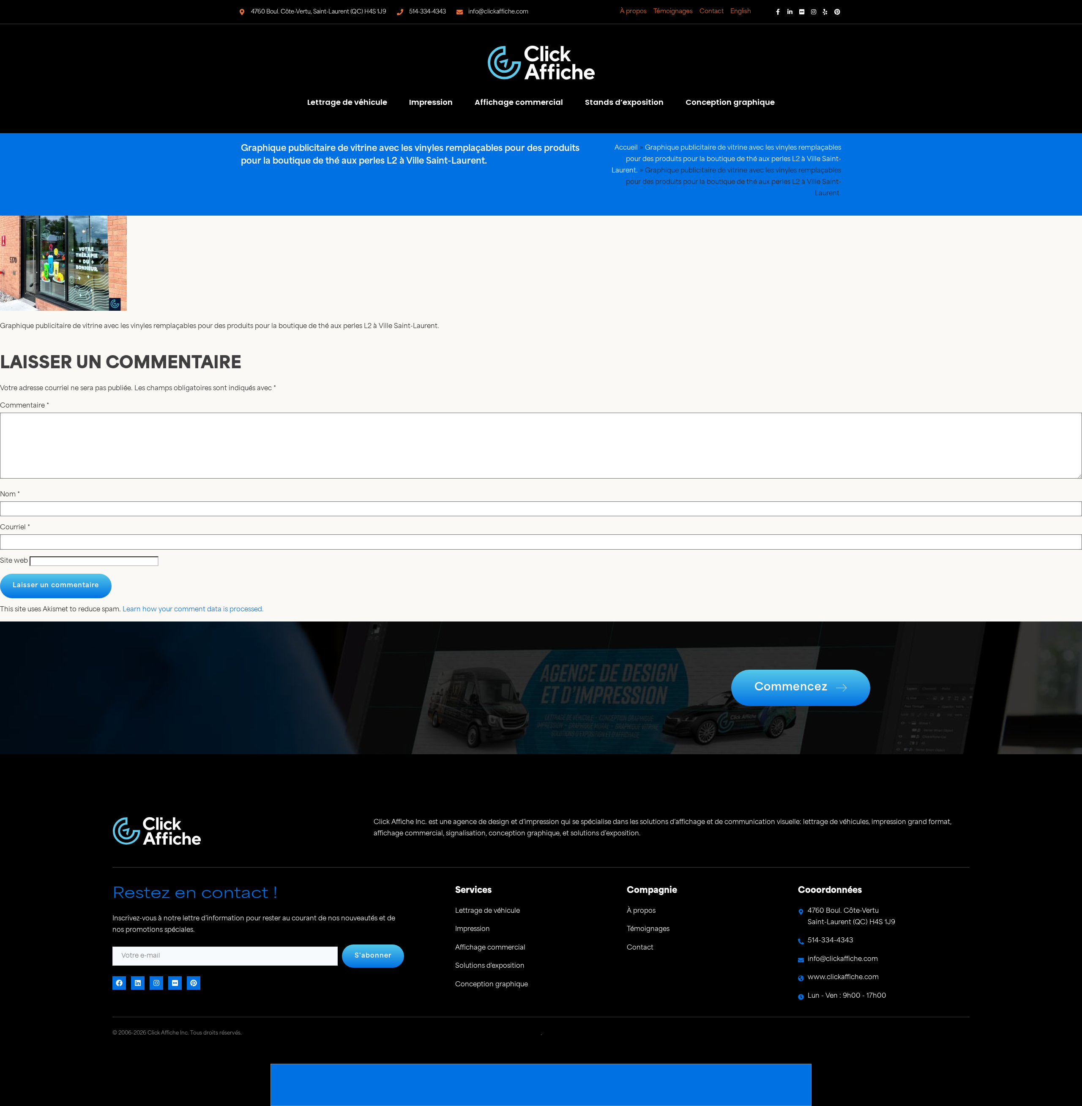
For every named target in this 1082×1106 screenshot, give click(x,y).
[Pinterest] (837, 12)
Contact (711, 11)
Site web (14, 561)
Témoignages (673, 11)
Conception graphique (730, 102)
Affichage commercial (519, 102)
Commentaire (24, 406)
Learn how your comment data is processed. (193, 610)
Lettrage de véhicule (347, 102)
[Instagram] (814, 12)
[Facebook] (778, 12)
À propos (633, 11)
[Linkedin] (790, 12)
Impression (431, 102)
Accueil (626, 148)
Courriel (15, 528)
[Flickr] (802, 12)
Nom (10, 495)
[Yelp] (825, 12)
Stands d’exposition (624, 102)
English (740, 11)
